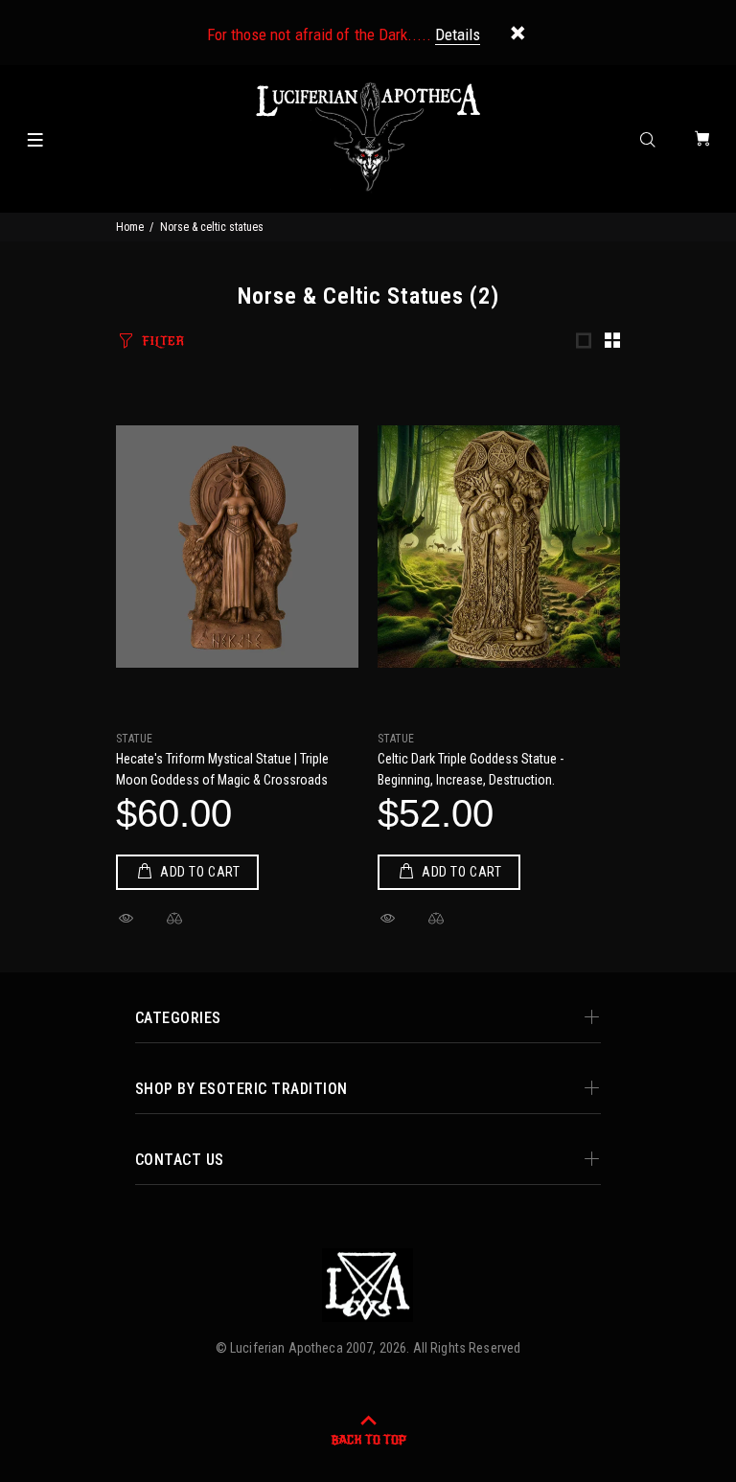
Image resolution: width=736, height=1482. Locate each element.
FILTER (163, 341)
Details (457, 34)
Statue (134, 738)
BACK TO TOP (368, 1440)
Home (130, 227)
